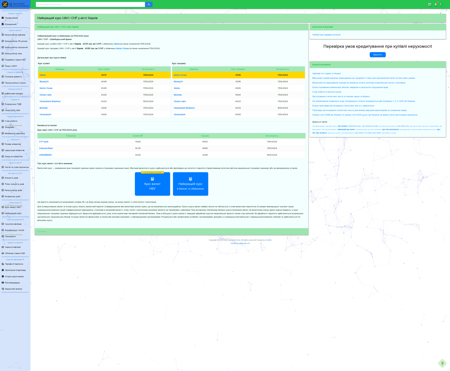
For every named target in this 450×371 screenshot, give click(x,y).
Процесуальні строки (15, 83)
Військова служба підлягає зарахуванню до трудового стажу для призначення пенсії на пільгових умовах (363, 78)
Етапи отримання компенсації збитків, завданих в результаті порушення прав (350, 87)
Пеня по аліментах (14, 156)
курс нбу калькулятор (390, 129)
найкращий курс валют (346, 129)
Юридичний (10, 24)
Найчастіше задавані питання (326, 34)
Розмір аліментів (13, 144)
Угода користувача (14, 276)
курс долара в (321, 133)
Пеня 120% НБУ (12, 110)
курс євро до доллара (318, 126)
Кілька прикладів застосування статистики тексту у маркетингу (343, 105)
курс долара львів (361, 129)
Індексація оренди (14, 93)
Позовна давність (13, 76)
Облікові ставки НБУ (15, 253)
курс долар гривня (331, 126)
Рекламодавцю (12, 282)
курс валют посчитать (429, 129)
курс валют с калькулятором (430, 126)
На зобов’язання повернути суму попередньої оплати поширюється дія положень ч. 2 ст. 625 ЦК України (363, 101)
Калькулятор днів (13, 190)
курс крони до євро (415, 126)
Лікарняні (9, 127)
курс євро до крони (405, 129)
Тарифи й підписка (14, 264)
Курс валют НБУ (13, 207)
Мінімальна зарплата (15, 133)
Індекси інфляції (13, 247)
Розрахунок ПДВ (13, 104)
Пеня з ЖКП (11, 66)
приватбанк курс (354, 126)
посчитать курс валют (372, 133)
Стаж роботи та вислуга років (326, 92)
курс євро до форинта (347, 133)
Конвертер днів (12, 196)
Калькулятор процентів (16, 47)
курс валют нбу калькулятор (387, 126)
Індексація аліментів (14, 150)
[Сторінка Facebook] (441, 4)
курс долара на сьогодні (389, 133)
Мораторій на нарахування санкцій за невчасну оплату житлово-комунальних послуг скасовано (358, 82)
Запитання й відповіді (15, 270)
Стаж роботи (11, 121)
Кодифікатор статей (14, 230)
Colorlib (268, 240)
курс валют (359, 133)
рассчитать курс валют (374, 129)
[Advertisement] (15, 332)
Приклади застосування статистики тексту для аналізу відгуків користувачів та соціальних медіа (359, 110)
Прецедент (10, 236)
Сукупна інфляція (13, 224)
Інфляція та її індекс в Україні (326, 73)
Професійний (11, 18)
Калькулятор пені (13, 53)
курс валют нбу (403, 126)
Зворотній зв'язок (13, 289)
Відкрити (377, 54)
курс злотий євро (417, 129)
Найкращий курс (13, 213)
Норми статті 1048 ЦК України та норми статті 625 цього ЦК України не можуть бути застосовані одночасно (365, 115)
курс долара (342, 126)
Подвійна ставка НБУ (15, 59)
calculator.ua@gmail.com (240, 243)
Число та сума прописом (17, 167)
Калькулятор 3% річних (16, 41)
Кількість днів (11, 178)
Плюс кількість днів (14, 184)
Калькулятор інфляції (15, 35)
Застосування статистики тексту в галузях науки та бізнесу (341, 96)
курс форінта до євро (370, 126)
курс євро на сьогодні (334, 133)
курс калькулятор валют (329, 129)
